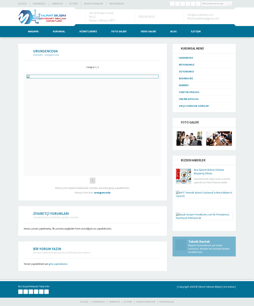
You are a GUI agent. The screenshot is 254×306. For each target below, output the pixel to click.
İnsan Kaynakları (93, 3)
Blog (173, 31)
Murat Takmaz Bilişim (210, 286)
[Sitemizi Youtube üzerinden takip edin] (193, 3)
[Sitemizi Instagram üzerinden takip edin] (188, 3)
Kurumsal (59, 31)
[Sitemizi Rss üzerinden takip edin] (198, 3)
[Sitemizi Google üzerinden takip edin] (182, 3)
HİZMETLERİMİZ (88, 31)
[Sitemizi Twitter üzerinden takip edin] (177, 3)
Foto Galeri (118, 31)
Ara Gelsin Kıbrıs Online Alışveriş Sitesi (209, 171)
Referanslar (117, 3)
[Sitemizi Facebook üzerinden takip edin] (172, 3)
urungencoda (52, 54)
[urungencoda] (93, 172)
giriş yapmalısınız (58, 264)
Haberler (57, 3)
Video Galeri (148, 31)
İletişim (73, 3)
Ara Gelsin (229, 286)
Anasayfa (33, 31)
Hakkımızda (39, 3)
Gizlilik (22, 3)
